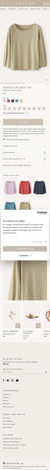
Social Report (7, 427)
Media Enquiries (8, 407)
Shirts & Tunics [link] (38, 9)
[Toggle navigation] (3, 3)
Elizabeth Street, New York (12, 438)
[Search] (7, 3)
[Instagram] (12, 380)
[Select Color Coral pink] (8, 100)
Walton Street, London (11, 448)
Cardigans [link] (14, 9)
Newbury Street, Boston (11, 442)
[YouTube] (17, 380)
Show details (37, 242)
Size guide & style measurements (13, 113)
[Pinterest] (8, 380)
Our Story (6, 418)
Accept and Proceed (25, 249)
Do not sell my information (12, 468)
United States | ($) (14, 463)
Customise (23, 256)
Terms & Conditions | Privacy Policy (23, 466)
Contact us (6, 394)
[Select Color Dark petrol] (12, 100)
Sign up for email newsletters (13, 369)
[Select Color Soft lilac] (4, 100)
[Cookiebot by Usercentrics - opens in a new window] (37, 212)
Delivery (6, 397)
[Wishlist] (45, 122)
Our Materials (8, 421)
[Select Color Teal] (17, 100)
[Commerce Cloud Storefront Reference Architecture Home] (25, 3)
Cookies (43, 466)
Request (6, 364)
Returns (5, 400)
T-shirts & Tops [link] (25, 9)
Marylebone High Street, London (14, 445)
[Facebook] (3, 380)
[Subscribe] (46, 372)
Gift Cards (6, 403)
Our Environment (9, 424)
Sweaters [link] (5, 9)
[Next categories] (48, 9)
